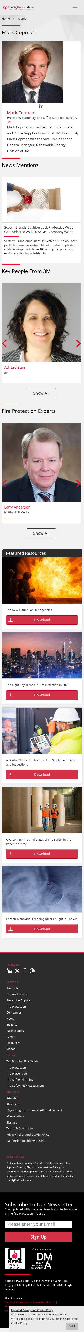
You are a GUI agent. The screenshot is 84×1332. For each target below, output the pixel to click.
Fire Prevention (16, 1073)
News (10, 1019)
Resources (13, 1043)
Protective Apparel (18, 1000)
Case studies (15, 1031)
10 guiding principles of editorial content (34, 1110)
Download (42, 620)
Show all (41, 393)
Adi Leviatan (14, 367)
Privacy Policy (46, 1314)
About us (12, 1104)
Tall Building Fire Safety (22, 1061)
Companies (14, 1012)
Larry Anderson (17, 507)
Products (12, 988)
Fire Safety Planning (19, 1080)
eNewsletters (15, 1116)
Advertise (12, 1098)
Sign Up (39, 1237)
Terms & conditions (19, 1128)
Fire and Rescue (17, 994)
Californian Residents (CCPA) (25, 1141)
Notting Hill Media (29, 1285)
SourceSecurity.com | (45, 1302)
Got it (72, 1326)
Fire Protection (16, 1006)
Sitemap (12, 1122)
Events (10, 1037)
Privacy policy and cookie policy (27, 1134)
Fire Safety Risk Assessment (25, 1085)
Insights (11, 1024)
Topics (10, 1055)
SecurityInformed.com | (19, 1302)
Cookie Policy (19, 1323)
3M (9, 122)
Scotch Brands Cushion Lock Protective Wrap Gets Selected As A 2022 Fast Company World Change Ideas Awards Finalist (39, 232)
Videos (10, 1049)
